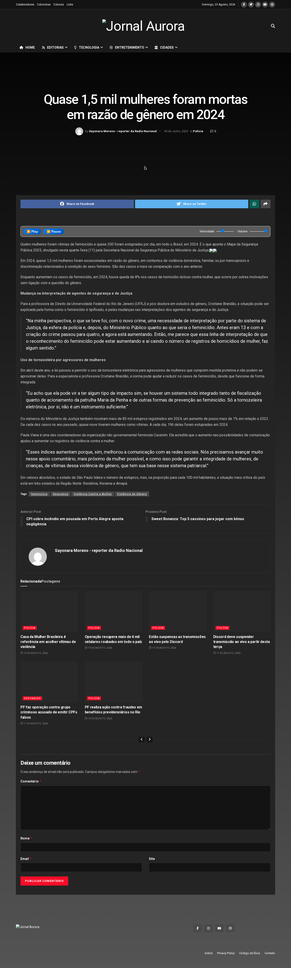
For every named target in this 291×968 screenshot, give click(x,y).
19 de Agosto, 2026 (35, 653)
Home (30, 47)
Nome (26, 838)
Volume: (243, 231)
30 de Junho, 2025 (176, 131)
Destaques (32, 698)
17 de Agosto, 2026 (163, 647)
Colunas (58, 4)
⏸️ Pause (54, 231)
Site (152, 859)
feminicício (39, 494)
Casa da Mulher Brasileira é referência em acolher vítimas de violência (48, 642)
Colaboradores (25, 4)
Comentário (31, 781)
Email (26, 858)
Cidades (167, 47)
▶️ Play (32, 231)
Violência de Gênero (132, 494)
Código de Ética (249, 953)
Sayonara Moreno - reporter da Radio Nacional (123, 131)
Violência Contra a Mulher (93, 494)
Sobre (209, 953)
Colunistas (44, 4)
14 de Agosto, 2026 (99, 718)
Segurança (60, 494)
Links (70, 4)
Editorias (55, 47)
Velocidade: (207, 231)
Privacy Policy (226, 953)
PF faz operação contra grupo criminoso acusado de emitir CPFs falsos (48, 712)
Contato (270, 953)
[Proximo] (149, 739)
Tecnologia (89, 47)
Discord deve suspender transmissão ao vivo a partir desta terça (241, 642)
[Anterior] (141, 739)
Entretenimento (129, 47)
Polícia (198, 131)
